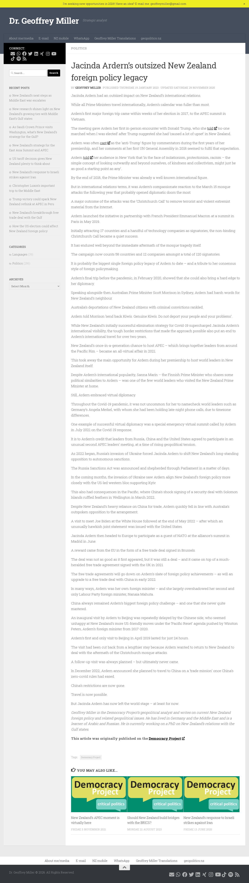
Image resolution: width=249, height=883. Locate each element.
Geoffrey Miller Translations (115, 38)
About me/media (21, 38)
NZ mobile (61, 38)
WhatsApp (81, 38)
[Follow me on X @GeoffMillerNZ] (30, 53)
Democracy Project (165, 738)
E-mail (44, 38)
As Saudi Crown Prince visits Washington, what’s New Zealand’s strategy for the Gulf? (33, 132)
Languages (19, 254)
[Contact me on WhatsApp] (18, 53)
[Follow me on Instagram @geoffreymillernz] (48, 53)
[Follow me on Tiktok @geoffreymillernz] (13, 58)
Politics (79, 48)
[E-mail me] (13, 53)
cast (103, 143)
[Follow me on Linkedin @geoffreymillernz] (36, 53)
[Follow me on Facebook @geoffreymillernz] (24, 53)
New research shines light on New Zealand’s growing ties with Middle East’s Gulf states (34, 113)
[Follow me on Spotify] (18, 58)
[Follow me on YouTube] (53, 53)
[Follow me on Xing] (42, 53)
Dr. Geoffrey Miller (44, 20)
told (210, 128)
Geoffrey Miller (88, 87)
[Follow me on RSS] (24, 58)
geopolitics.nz (151, 38)
